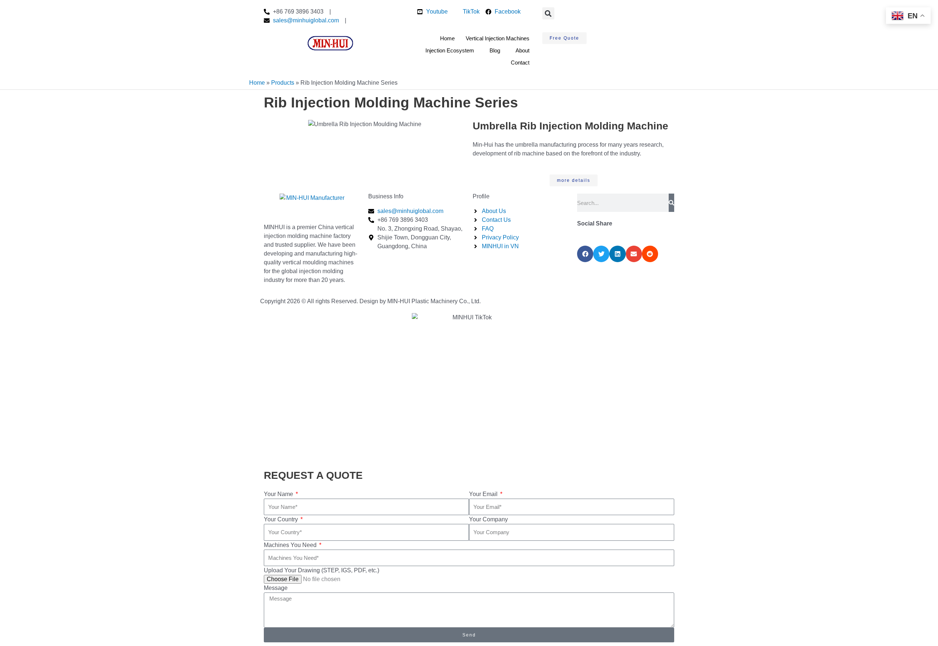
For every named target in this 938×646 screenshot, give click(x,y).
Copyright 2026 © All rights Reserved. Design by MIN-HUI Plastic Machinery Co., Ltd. (370, 301)
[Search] (671, 203)
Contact (520, 62)
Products (282, 83)
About (522, 50)
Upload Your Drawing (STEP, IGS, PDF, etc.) (321, 570)
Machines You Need (291, 545)
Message (276, 588)
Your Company (488, 519)
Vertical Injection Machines (497, 38)
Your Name (279, 494)
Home (447, 38)
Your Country (281, 519)
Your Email (484, 494)
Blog (495, 50)
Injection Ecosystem (449, 50)
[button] (548, 13)
